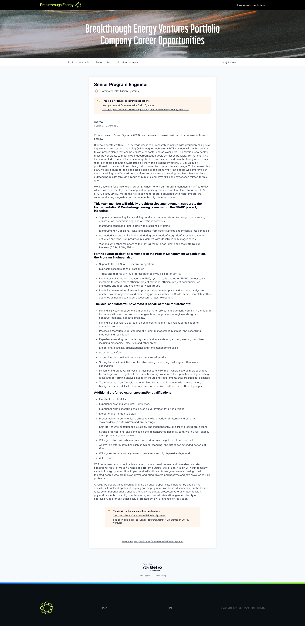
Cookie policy (160, 575)
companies (79, 62)
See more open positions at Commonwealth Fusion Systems (152, 541)
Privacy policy (145, 575)
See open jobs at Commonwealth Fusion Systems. (128, 105)
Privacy (104, 608)
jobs (103, 62)
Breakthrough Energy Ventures (251, 5)
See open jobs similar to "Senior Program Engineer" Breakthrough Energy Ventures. (145, 109)
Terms (169, 608)
